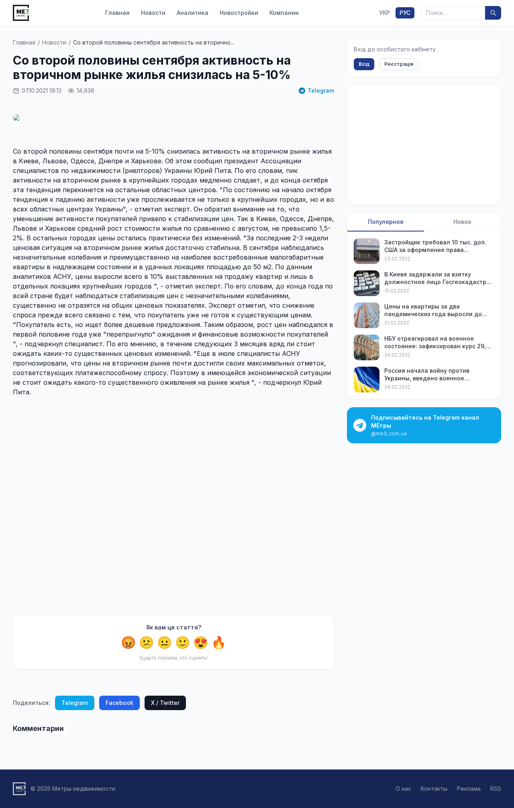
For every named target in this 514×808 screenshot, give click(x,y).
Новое (462, 221)
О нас (403, 788)
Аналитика (192, 12)
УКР (384, 12)
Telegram (321, 90)
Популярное (386, 221)
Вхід (364, 64)
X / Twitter (165, 702)
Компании (284, 12)
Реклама (469, 788)
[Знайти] (493, 13)
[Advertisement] (173, 506)
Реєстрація (398, 64)
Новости (153, 12)
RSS (495, 788)
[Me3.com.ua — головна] (21, 13)
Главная (117, 12)
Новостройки (239, 12)
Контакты (434, 788)
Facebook (119, 702)
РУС (405, 12)
